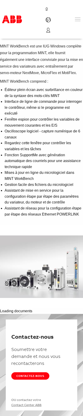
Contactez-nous (30, 376)
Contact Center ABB (26, 405)
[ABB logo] (12, 19)
